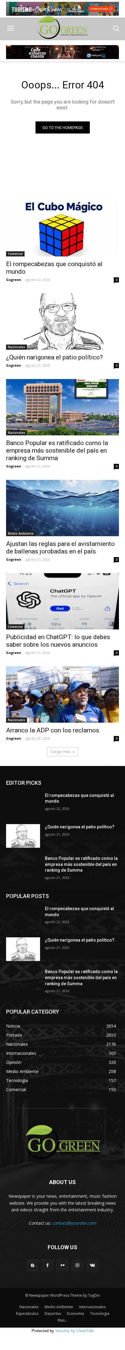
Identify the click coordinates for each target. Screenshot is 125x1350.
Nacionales (16, 347)
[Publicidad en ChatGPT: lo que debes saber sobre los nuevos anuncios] (62, 601)
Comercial (15, 254)
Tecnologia (99, 1313)
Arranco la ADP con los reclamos (52, 730)
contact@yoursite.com (74, 1223)
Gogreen (13, 279)
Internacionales (92, 1306)
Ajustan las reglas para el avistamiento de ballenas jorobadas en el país (60, 547)
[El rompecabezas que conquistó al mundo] (62, 228)
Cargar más (60, 751)
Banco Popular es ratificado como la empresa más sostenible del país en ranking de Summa (57, 450)
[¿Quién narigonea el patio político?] (62, 321)
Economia (75, 1313)
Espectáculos (27, 1313)
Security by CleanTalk (74, 1331)
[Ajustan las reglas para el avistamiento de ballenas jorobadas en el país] (62, 508)
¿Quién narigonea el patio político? (54, 357)
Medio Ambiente (20, 533)
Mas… (62, 1320)
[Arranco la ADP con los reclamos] (62, 694)
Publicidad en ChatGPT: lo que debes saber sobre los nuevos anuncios (58, 640)
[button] (116, 29)
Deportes (53, 1313)
